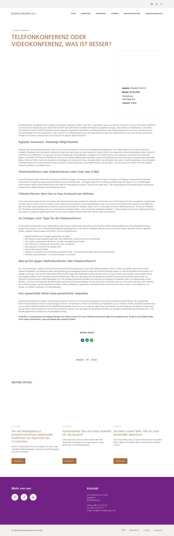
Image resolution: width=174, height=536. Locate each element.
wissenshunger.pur (154, 13)
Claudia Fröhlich (138, 88)
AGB (123, 530)
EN (156, 4)
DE (161, 4)
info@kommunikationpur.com (104, 511)
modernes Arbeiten (68, 319)
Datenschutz (134, 530)
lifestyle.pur (127, 96)
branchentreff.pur (132, 13)
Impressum (158, 530)
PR (88, 360)
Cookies (147, 530)
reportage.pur (128, 99)
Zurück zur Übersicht (21, 30)
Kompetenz (85, 13)
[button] (82, 340)
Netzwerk (80, 360)
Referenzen (101, 13)
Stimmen (114, 13)
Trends (94, 360)
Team (73, 13)
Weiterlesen (18, 461)
